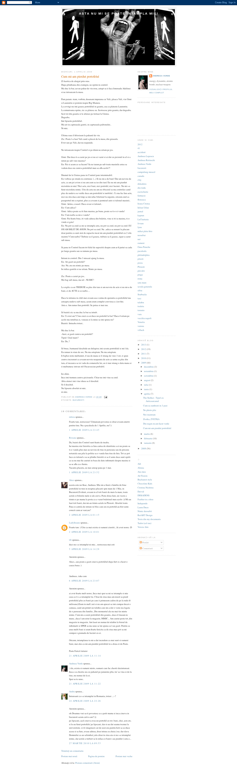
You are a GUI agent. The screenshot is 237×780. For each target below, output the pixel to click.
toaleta (141, 306)
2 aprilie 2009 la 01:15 (84, 514)
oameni (141, 243)
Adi (139, 463)
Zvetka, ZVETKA (151, 419)
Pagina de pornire (96, 756)
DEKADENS (143, 495)
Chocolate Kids (145, 483)
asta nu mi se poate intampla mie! (119, 13)
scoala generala (145, 286)
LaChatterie (143, 219)
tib (70, 539)
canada (141, 176)
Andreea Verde (76, 663)
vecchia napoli (144, 318)
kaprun (141, 215)
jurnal (140, 211)
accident (142, 152)
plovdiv (141, 270)
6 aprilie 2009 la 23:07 (84, 580)
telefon (141, 302)
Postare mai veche (124, 756)
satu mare (142, 282)
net (139, 239)
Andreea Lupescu (146, 156)
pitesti (140, 258)
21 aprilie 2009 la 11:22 (85, 683)
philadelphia (144, 255)
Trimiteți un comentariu (72, 750)
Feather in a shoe (145, 499)
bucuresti (78, 400)
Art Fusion (142, 475)
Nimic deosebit (145, 511)
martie (147, 433)
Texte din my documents (149, 519)
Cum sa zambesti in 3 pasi (155, 405)
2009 (144, 362)
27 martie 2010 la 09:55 (85, 743)
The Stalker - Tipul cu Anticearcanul (153, 399)
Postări (145, 542)
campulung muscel (146, 172)
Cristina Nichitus (146, 487)
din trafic (142, 187)
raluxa (72, 416)
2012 (140, 144)
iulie (146, 384)
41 (139, 148)
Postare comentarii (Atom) (87, 762)
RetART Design (145, 515)
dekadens (142, 183)
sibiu (140, 290)
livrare (141, 223)
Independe (142, 503)
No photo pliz (149, 410)
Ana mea (142, 471)
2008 (144, 448)
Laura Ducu (143, 507)
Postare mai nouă (69, 756)
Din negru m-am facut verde (156, 423)
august (147, 380)
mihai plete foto (145, 231)
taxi (139, 298)
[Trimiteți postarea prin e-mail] (106, 397)
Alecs (71, 480)
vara (140, 314)
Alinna (141, 467)
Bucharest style (145, 479)
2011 (144, 353)
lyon (140, 227)
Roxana (72, 437)
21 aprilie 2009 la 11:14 (85, 655)
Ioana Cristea (144, 203)
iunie (146, 389)
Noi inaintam (149, 414)
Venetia (141, 322)
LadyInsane (74, 522)
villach (141, 330)
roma (140, 278)
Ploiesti (141, 266)
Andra (72, 691)
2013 (144, 344)
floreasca (142, 199)
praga (140, 274)
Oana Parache (144, 247)
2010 (144, 358)
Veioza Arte (143, 527)
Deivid (141, 491)
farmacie (142, 195)
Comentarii (147, 548)
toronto (141, 310)
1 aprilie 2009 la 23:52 (84, 472)
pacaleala (142, 251)
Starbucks (142, 294)
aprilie (147, 393)
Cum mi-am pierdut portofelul (157, 428)
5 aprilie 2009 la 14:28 (84, 549)
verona (141, 326)
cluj (139, 179)
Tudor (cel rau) (144, 523)
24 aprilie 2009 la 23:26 (85, 700)
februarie (148, 438)
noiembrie (149, 371)
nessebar (142, 235)
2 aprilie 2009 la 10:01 (84, 531)
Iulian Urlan (143, 207)
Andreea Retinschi (146, 160)
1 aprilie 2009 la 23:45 (84, 429)
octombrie (149, 375)
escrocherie (143, 191)
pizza (140, 262)
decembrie (149, 366)
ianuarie (148, 442)
